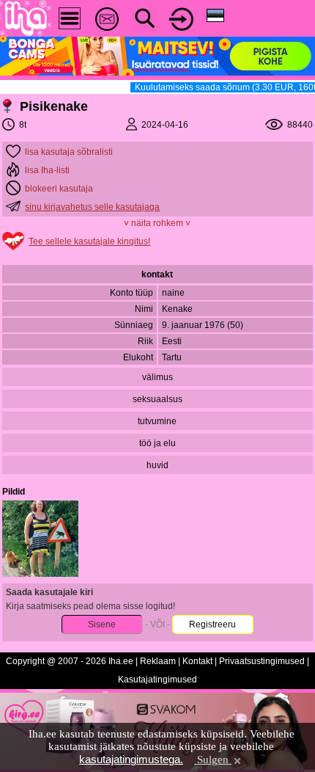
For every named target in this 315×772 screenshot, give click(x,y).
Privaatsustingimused (262, 661)
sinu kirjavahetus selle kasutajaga (92, 207)
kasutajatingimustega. (131, 759)
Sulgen (212, 759)
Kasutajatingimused (157, 679)
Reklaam (158, 661)
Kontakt (197, 661)
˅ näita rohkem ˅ (157, 223)
